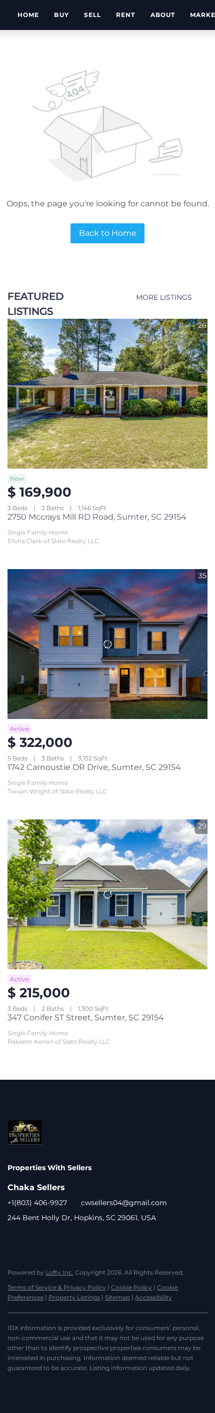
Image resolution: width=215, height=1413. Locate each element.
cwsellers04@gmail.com (124, 1202)
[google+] (35, 1240)
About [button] (163, 14)
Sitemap (117, 1297)
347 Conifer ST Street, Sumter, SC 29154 (86, 1017)
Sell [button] (92, 14)
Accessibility (153, 1297)
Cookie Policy (131, 1287)
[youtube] (15, 1240)
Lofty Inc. (60, 1272)
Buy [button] (61, 14)
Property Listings (74, 1297)
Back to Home (107, 233)
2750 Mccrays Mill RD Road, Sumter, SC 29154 (97, 517)
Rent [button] (125, 14)
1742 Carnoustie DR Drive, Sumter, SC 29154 (94, 767)
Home (28, 14)
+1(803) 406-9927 (37, 1202)
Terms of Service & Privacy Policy (57, 1287)
